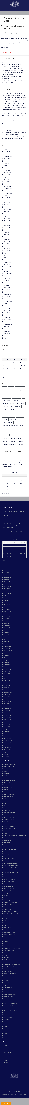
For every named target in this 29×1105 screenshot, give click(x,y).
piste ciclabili (7, 916)
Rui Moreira (7, 957)
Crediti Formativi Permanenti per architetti (15, 835)
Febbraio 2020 (7, 262)
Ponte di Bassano (8, 923)
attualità (15, 32)
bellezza (6, 798)
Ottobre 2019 (7, 271)
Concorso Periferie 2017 (10, 831)
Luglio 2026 (7, 151)
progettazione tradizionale (9, 425)
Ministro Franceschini (9, 879)
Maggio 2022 (7, 220)
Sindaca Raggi (7, 975)
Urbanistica (21, 441)
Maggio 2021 (7, 241)
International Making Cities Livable (13, 867)
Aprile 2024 (7, 181)
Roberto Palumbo (8, 952)
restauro (4, 428)
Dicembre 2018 (8, 294)
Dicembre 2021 (8, 232)
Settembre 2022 (8, 213)
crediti (23, 397)
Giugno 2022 (7, 218)
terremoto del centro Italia (10, 1017)
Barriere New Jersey (9, 794)
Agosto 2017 (7, 331)
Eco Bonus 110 (8, 840)
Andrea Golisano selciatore (11, 764)
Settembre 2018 (8, 301)
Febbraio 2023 (7, 207)
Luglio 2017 (7, 333)
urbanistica (13, 33)
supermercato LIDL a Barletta (11, 1010)
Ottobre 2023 (7, 190)
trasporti (6, 1028)
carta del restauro (7, 397)
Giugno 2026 (7, 154)
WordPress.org (7, 1052)
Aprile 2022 (7, 223)
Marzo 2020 (7, 259)
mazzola (19, 412)
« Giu (3, 377)
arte (24, 390)
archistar (6, 771)
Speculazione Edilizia (9, 992)
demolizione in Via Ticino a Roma (11, 403)
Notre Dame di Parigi (9, 897)
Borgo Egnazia (8, 810)
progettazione (13, 419)
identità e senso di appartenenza (12, 860)
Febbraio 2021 (7, 246)
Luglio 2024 (7, 177)
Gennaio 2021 (7, 248)
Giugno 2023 (7, 200)
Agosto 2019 (7, 276)
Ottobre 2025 (7, 158)
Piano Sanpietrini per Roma (11, 911)
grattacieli (21, 409)
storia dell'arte (6, 438)
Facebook (6, 1056)
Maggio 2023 (7, 202)
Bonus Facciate (8, 805)
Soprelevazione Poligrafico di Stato (13, 985)
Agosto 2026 (7, 149)
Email (5, 1060)
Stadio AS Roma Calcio (10, 994)
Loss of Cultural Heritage (10, 62)
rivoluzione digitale (9, 950)
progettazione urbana (9, 932)
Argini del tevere (8, 782)
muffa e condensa (8, 890)
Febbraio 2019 (7, 289)
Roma (4, 431)
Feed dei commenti (9, 1050)
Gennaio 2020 (7, 264)
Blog (10, 1091)
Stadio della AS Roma (15, 435)
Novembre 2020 (8, 250)
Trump (5, 1033)
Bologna (6, 803)
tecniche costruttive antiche (11, 1012)
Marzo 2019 (7, 287)
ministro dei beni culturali (9, 416)
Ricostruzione (7, 943)
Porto (5, 925)
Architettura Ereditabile (10, 778)
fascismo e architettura (10, 851)
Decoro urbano (8, 837)
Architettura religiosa (9, 780)
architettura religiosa (20, 387)
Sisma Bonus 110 (8, 978)
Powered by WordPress (7, 1094)
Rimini (20, 428)
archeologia (7, 768)
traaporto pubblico (8, 1024)
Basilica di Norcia (8, 796)
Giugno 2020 (7, 255)
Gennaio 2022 (7, 230)
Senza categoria (8, 971)
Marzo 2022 (7, 225)
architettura (11, 387)
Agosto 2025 (7, 163)
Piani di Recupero (8, 909)
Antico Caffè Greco (9, 766)
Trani (5, 1026)
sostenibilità (5, 435)
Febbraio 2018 (7, 317)
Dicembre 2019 (8, 266)
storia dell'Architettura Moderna (12, 1003)
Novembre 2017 (8, 324)
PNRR (5, 918)
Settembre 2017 (8, 328)
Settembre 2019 (8, 273)
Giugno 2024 (7, 179)
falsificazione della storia (10, 847)
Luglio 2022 (7, 216)
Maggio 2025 (7, 167)
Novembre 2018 (8, 296)
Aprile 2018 (7, 312)
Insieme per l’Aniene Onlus (11, 865)
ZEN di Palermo (19, 444)
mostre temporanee (9, 888)
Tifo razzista (7, 1021)
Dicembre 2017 (8, 322)
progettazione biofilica (8, 422)
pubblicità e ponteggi (9, 934)
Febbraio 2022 (7, 227)
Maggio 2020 (7, 257)
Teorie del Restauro (9, 1014)
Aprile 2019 (7, 285)
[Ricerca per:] (9, 349)
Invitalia (6, 870)
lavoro (4, 412)
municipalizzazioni (8, 893)
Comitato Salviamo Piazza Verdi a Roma (14, 828)
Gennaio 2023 (7, 209)
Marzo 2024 (7, 184)
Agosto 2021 (7, 239)
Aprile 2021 (7, 243)
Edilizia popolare (8, 842)
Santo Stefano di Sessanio (11, 966)
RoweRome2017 (10, 431)
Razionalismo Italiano (9, 936)
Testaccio (6, 1019)
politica (19, 32)
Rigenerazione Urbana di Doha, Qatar (13, 64)
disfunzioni (22, 403)
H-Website (6, 1062)
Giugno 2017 (7, 335)
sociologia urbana (5, 33)
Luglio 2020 (7, 253)
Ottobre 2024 (7, 174)
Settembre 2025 (8, 161)
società (24, 32)
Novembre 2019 (8, 269)
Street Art (6, 1008)
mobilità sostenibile (9, 881)
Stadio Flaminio (8, 998)
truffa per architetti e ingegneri (12, 1031)
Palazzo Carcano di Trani (10, 902)
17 (10, 368)
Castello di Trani (8, 821)
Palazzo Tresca (20, 416)
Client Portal (17, 1091)
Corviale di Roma (16, 397)
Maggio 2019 (7, 282)
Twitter (5, 1058)
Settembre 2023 (8, 193)
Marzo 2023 (7, 204)
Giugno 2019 (7, 280)
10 (10, 365)
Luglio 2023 (7, 197)
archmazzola (18, 390)
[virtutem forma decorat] (14, 1075)
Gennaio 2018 (7, 319)
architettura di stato (9, 775)
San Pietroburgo (8, 959)
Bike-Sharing (7, 801)
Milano (5, 877)
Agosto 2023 (7, 195)
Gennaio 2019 (7, 292)
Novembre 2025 (8, 156)
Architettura (7, 773)
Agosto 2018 (7, 303)
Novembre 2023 (8, 188)
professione (5, 419)
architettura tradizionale (8, 390)
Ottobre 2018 (7, 299)
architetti (5, 387)
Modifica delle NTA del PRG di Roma (13, 883)
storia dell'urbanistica (16, 438)
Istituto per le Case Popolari (11, 872)
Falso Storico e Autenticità (11, 849)
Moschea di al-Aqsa (9, 886)
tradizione (5, 441)
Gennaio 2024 (7, 186)
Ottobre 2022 (7, 211)
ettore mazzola (17, 406)
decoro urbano (15, 400)
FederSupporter (6, 409)
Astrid (19, 1094)
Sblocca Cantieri (8, 969)
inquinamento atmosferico (10, 863)
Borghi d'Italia (7, 808)
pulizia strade (19, 425)
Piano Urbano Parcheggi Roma (12, 913)
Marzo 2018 (7, 315)
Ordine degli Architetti (9, 900)
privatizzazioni (7, 927)
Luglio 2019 (7, 278)
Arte (5, 785)
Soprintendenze (8, 987)
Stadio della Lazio (8, 996)
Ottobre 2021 (7, 234)
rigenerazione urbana (13, 428)
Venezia (18, 33)
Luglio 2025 (7, 165)
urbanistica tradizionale (8, 444)
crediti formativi (6, 400)
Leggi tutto (8, 52)
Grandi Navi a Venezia (9, 858)
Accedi (5, 1045)
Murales (6, 895)
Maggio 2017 (7, 338)
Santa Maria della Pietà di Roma (12, 964)
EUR (5, 844)
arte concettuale (8, 787)
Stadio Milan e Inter (9, 1001)
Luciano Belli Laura (11, 412)
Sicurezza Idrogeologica (10, 973)
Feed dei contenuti (8, 1047)
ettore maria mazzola (8, 406)
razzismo (6, 939)
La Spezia (6, 874)
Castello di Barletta (9, 819)
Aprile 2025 (7, 170)
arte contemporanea (7, 394)
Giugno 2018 (7, 308)
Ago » (7, 377)
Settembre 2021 (8, 236)
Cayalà (6, 824)
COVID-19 (6, 833)
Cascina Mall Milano (9, 817)
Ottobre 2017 (7, 326)
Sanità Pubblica (8, 962)
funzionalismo (14, 409)
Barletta (15, 394)
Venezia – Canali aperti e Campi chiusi (12, 27)
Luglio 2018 (7, 305)
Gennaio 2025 (7, 172)
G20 (5, 856)
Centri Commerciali (9, 826)
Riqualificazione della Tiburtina (12, 948)
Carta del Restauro (9, 814)
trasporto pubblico (13, 441)
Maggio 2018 (7, 310)
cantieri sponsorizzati (9, 812)
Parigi (5, 906)
